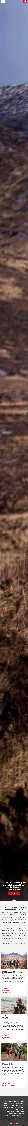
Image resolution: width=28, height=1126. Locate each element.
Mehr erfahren (14, 893)
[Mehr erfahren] (14, 960)
